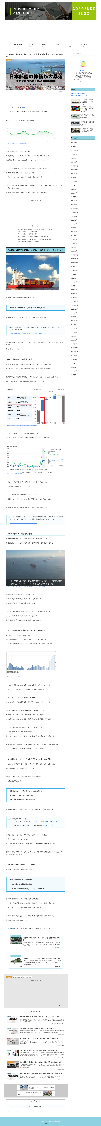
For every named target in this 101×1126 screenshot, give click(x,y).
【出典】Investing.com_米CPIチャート (15, 676)
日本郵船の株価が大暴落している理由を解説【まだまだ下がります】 (36, 229)
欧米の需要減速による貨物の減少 (28, 231)
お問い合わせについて (46, 1121)
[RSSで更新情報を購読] (85, 82)
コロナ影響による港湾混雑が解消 (28, 234)
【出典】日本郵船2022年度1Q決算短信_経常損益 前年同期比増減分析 (22, 425)
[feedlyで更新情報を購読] (83, 82)
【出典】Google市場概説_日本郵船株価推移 (16, 143)
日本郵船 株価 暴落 (28, 977)
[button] (94, 54)
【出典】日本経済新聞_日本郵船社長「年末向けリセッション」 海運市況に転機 (27, 333)
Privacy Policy (56, 1121)
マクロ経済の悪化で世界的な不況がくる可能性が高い (33, 236)
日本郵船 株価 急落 (18, 977)
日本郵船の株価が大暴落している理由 (29, 241)
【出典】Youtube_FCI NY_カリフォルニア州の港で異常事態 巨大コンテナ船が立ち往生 (26, 586)
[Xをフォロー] (81, 82)
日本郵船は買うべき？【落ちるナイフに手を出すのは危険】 (35, 239)
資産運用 (9, 977)
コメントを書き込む (35, 1106)
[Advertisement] (50, 32)
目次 (34, 226)
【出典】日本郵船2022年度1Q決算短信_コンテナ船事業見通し (23, 523)
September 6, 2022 (48, 825)
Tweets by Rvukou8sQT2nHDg (80, 95)
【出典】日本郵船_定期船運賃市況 (14, 473)
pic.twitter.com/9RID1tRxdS (51, 821)
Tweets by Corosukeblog (78, 93)
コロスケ (83, 70)
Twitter (23, 107)
